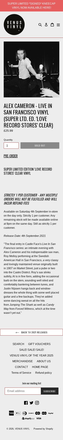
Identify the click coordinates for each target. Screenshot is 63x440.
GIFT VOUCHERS (39, 344)
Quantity (8, 139)
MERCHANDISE (22, 361)
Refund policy (43, 372)
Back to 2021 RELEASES (34, 332)
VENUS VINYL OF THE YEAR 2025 (31, 355)
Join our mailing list (31, 383)
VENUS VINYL (22, 429)
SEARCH (18, 344)
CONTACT (21, 367)
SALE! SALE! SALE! (31, 349)
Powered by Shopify (43, 429)
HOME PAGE (40, 367)
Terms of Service (21, 372)
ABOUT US (44, 361)
